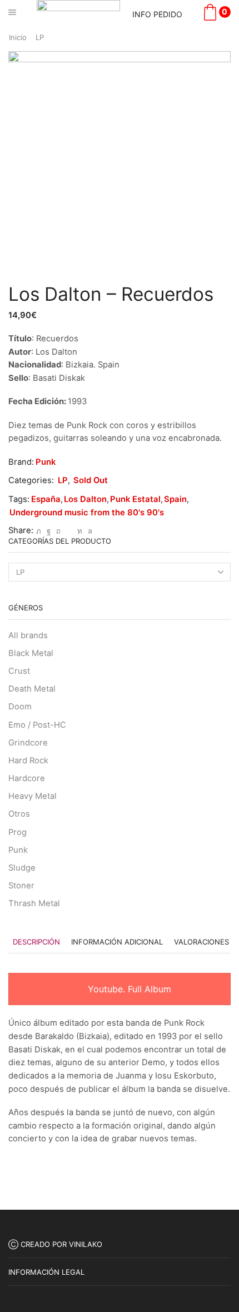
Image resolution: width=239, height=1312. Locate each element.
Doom (20, 707)
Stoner (21, 886)
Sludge (22, 868)
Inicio (18, 37)
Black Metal (30, 653)
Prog (17, 832)
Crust (19, 671)
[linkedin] (79, 530)
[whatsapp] (88, 530)
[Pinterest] (58, 530)
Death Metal (32, 689)
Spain (175, 499)
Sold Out (90, 480)
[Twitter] (38, 530)
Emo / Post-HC (37, 725)
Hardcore (26, 778)
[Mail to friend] (68, 530)
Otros (19, 814)
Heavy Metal (32, 796)
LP (40, 37)
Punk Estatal (135, 499)
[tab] (36, 942)
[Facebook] (48, 530)
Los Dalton (85, 499)
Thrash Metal (34, 903)
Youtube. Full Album (128, 989)
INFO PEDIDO (157, 14)
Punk (46, 462)
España (46, 499)
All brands (28, 635)
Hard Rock (28, 761)
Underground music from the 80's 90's (86, 513)
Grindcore (28, 743)
